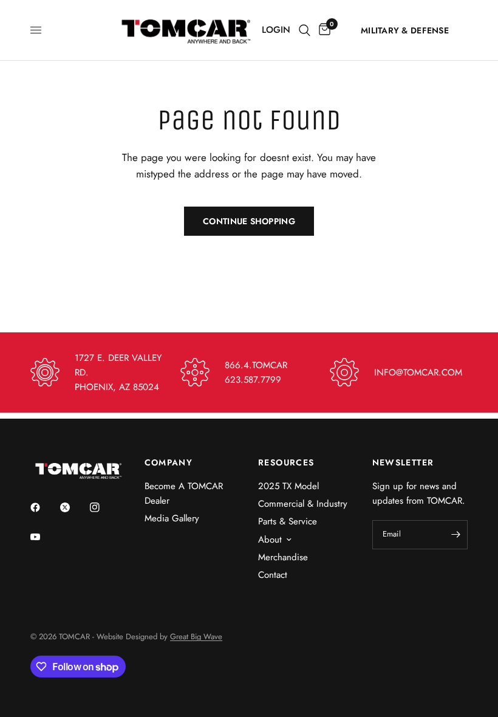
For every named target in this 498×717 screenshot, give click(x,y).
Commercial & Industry (302, 503)
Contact (272, 574)
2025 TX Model (288, 486)
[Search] (305, 30)
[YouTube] (43, 537)
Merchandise (283, 557)
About (270, 539)
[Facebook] (43, 507)
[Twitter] (73, 507)
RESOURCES (286, 462)
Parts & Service (287, 521)
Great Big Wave (196, 636)
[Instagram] (103, 507)
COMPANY (169, 462)
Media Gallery (172, 518)
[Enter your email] (455, 534)
